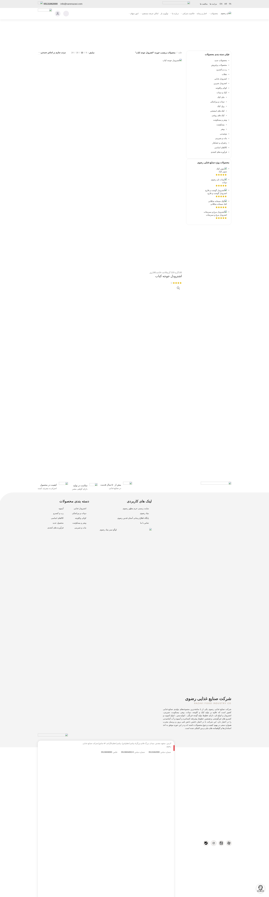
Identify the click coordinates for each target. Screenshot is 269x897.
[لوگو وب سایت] (226, 13)
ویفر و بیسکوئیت (79, 523)
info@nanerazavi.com (71, 4)
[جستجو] (66, 13)
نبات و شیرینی (80, 528)
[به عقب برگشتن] (234, 32)
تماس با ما (144, 523)
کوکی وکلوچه (80, 518)
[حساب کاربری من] (57, 13)
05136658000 (106, 752)
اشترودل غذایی (80, 508)
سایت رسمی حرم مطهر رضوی (136, 508)
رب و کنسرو (58, 513)
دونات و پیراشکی (79, 513)
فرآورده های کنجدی (55, 528)
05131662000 (51, 4)
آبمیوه (61, 508)
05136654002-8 (127, 752)
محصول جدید (58, 523)
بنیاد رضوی (144, 513)
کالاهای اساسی (57, 518)
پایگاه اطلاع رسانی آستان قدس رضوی (133, 518)
